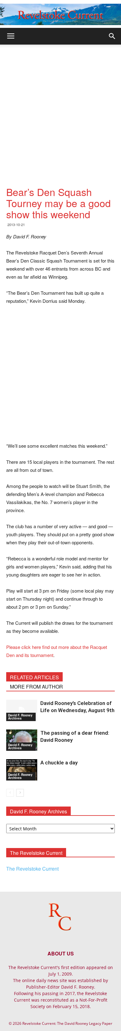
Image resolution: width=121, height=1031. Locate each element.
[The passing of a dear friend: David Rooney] (21, 740)
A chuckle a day (59, 762)
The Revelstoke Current (32, 868)
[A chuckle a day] (21, 770)
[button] (112, 36)
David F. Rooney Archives (20, 716)
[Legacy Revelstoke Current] (60, 14)
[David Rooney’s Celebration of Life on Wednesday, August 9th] (21, 710)
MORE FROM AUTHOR (36, 686)
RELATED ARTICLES (34, 677)
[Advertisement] (60, 108)
